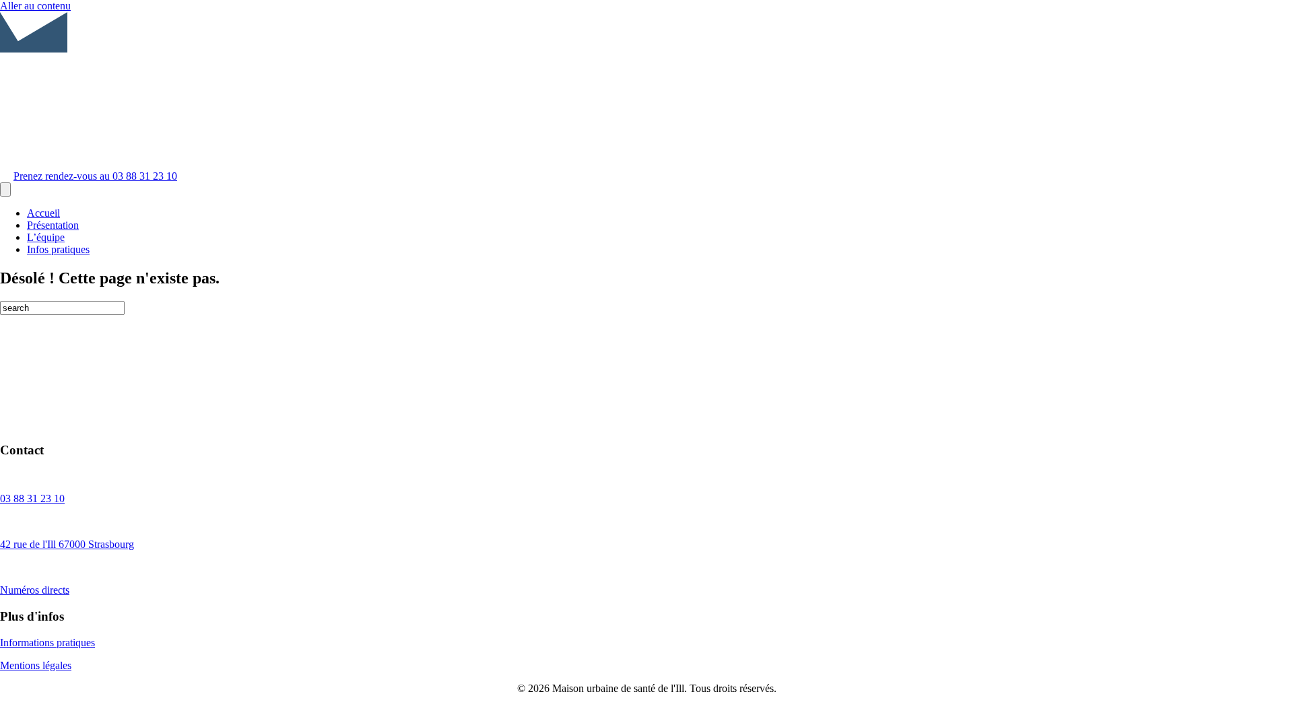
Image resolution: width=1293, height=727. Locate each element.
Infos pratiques (58, 249)
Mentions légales (35, 665)
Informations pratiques (47, 642)
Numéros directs (34, 590)
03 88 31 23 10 (32, 498)
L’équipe (46, 237)
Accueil (43, 213)
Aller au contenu (35, 5)
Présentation (53, 225)
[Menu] (5, 189)
